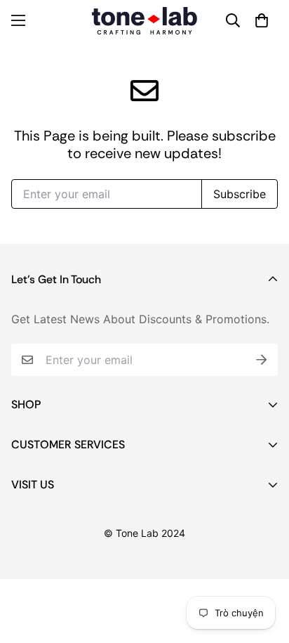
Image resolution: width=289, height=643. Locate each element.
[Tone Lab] (144, 20)
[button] (262, 20)
